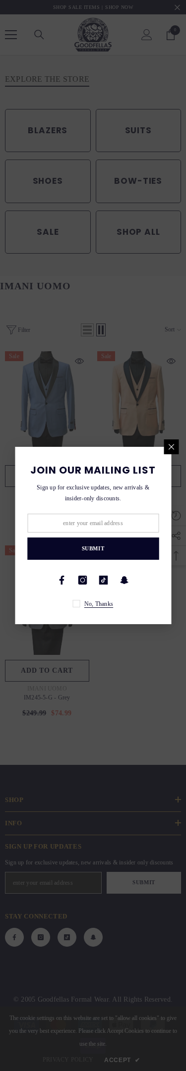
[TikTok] (103, 580)
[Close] (171, 446)
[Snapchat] (124, 580)
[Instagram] (82, 580)
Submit (93, 548)
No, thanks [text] (98, 603)
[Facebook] (62, 580)
